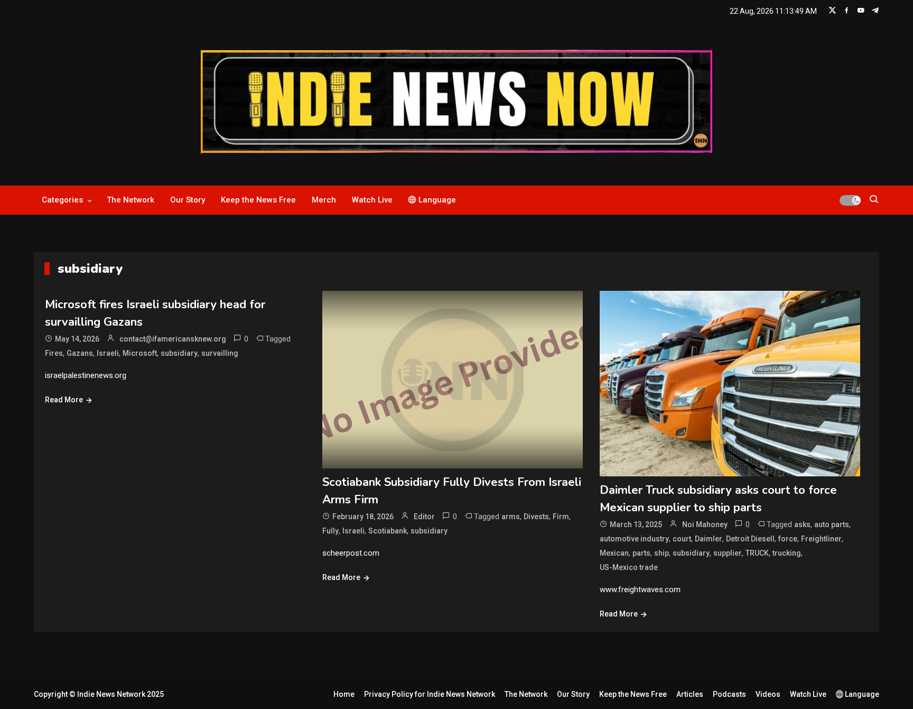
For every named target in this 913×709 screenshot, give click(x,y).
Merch (324, 200)
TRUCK (757, 553)
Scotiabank (387, 531)
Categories (62, 200)
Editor (424, 516)
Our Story (187, 200)
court (682, 539)
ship (661, 553)
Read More (64, 399)
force (787, 539)
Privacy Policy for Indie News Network (429, 694)
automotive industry (634, 539)
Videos (768, 694)
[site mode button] (850, 200)
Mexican (614, 553)
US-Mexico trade (629, 567)
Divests (536, 516)
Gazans (80, 353)
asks (802, 524)
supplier (727, 553)
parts (641, 553)
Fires (54, 353)
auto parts (831, 524)
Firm (561, 516)
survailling (219, 353)
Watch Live (372, 200)
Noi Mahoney (705, 524)
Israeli (108, 353)
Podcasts (729, 694)
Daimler (708, 539)
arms (510, 516)
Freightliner (821, 539)
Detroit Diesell (750, 539)
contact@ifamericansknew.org (172, 339)
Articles (689, 694)
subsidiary (179, 353)
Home (344, 694)
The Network (130, 200)
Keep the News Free (258, 200)
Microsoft (140, 353)
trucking (786, 553)
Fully (330, 531)
